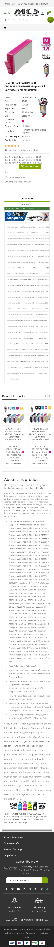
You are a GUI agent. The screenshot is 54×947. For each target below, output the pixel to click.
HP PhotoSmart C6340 (28, 262)
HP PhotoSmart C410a (14, 291)
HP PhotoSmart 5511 (28, 297)
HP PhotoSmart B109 (42, 350)
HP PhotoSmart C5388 (14, 244)
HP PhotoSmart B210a (28, 285)
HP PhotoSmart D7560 (42, 274)
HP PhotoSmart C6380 (28, 268)
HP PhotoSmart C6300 (42, 256)
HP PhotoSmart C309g (42, 227)
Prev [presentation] (45, 396)
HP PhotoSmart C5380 (28, 239)
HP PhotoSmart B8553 (41, 280)
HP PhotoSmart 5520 (42, 303)
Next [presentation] (50, 396)
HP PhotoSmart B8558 (14, 285)
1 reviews (10, 150)
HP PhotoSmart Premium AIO (16, 350)
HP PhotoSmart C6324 (14, 262)
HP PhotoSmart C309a (14, 373)
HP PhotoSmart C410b (41, 356)
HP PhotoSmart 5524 (14, 338)
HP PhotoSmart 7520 (42, 332)
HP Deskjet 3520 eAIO (14, 315)
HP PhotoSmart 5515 (28, 303)
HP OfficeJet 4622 (28, 344)
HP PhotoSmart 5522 (42, 320)
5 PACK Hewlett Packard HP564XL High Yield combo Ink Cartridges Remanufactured (40, 434)
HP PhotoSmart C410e (41, 361)
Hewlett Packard (30, 97)
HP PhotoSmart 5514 (14, 303)
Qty (6, 172)
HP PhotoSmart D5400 (14, 250)
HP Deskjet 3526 (14, 344)
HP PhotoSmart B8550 (28, 280)
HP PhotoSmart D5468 (28, 256)
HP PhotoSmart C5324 (28, 233)
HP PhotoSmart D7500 (28, 274)
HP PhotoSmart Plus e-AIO (29, 350)
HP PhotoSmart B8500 (14, 280)
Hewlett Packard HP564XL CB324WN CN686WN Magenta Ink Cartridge (25, 815)
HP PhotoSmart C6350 (42, 262)
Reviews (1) (27, 204)
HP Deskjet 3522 (41, 338)
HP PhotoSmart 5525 (14, 326)
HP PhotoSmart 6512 (28, 309)
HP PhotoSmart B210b (28, 373)
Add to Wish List (14, 177)
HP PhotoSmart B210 (28, 367)
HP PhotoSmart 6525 (42, 326)
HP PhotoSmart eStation (14, 320)
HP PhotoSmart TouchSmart (29, 320)
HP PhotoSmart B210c (14, 367)
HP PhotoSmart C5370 (42, 233)
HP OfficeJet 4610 (14, 379)
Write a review (29, 150)
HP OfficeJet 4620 (41, 315)
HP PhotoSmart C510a (41, 291)
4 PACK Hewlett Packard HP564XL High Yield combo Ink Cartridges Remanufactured (14, 434)
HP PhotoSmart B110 (14, 356)
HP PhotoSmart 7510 (14, 332)
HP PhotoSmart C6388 (14, 274)
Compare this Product (17, 181)
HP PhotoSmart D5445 (28, 250)
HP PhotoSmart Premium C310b (30, 356)
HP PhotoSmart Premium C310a (44, 285)
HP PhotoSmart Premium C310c (16, 361)
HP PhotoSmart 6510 (14, 309)
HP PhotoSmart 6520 (28, 326)
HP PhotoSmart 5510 (14, 297)
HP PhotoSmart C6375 (14, 268)
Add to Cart (31, 166)
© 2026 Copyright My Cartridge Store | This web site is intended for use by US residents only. (27, 933)
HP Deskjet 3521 (28, 338)
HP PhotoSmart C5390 (28, 244)
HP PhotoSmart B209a (28, 227)
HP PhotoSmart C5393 (42, 244)
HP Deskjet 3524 (41, 373)
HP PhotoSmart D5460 (42, 250)
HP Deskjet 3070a (28, 315)
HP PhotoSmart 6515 (42, 309)
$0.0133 (26, 136)
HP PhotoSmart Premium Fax (16, 227)
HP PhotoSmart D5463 (14, 256)
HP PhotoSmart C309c (28, 361)
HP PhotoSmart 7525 (42, 344)
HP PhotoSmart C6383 (42, 268)
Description (27, 198)
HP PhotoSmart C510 (28, 291)
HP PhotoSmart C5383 (42, 239)
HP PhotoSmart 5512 (42, 297)
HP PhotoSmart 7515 (28, 332)
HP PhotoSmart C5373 (14, 239)
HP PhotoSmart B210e (41, 367)
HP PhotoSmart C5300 (14, 233)
